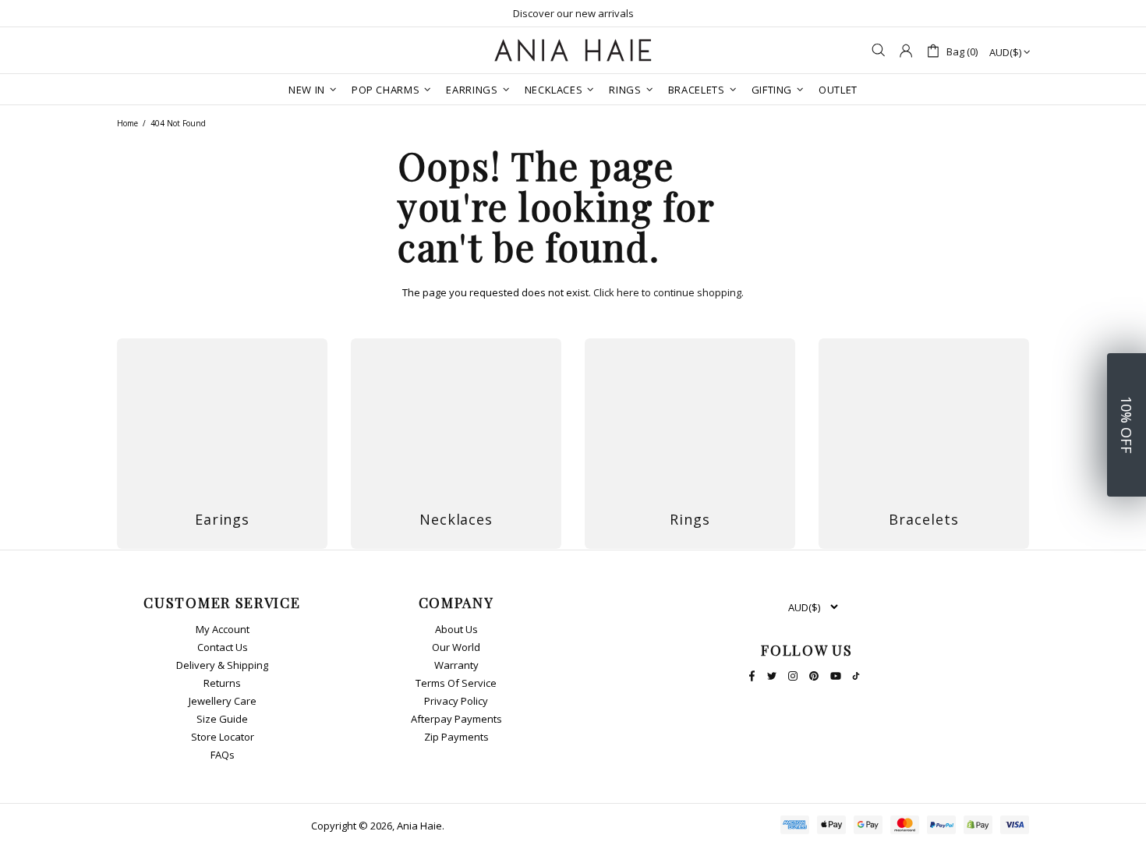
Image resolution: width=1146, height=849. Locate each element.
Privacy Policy (456, 701)
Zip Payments (456, 737)
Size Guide (222, 719)
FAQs (222, 755)
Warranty (456, 665)
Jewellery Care (222, 701)
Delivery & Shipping (222, 665)
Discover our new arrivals (573, 13)
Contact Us (222, 647)
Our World (456, 647)
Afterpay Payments (456, 719)
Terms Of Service (456, 683)
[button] (1126, 425)
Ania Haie (419, 826)
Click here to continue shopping (667, 292)
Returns (222, 683)
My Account (222, 629)
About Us (456, 629)
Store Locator (222, 737)
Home (127, 123)
